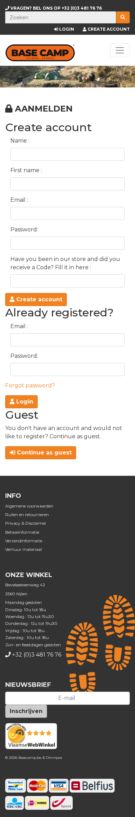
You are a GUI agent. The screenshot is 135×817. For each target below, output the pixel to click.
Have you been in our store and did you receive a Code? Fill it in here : (65, 263)
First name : (26, 170)
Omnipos (54, 757)
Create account (38, 299)
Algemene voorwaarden (29, 506)
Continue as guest (43, 452)
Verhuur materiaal (23, 549)
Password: (24, 229)
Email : (19, 200)
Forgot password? (30, 385)
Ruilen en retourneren (27, 514)
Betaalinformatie (22, 532)
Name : (19, 140)
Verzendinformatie (23, 540)
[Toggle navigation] (119, 50)
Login (24, 401)
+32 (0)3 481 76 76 (55, 8)
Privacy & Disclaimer (25, 523)
